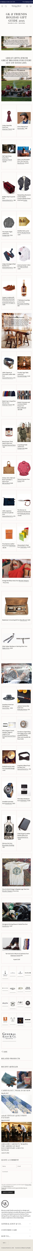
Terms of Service (7, 1186)
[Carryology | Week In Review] (16, 1080)
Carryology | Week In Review (15, 1090)
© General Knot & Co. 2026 (7, 1248)
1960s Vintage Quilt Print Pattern (14, 1116)
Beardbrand (20, 163)
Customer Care (9, 1230)
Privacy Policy (28, 1184)
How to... (5, 1236)
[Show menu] (2, 6)
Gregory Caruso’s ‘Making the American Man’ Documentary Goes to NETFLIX (14, 1147)
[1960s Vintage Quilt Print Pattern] (16, 1104)
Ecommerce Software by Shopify (23, 1248)
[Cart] (30, 6)
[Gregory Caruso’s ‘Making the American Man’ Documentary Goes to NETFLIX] (16, 1132)
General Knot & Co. (11, 1224)
